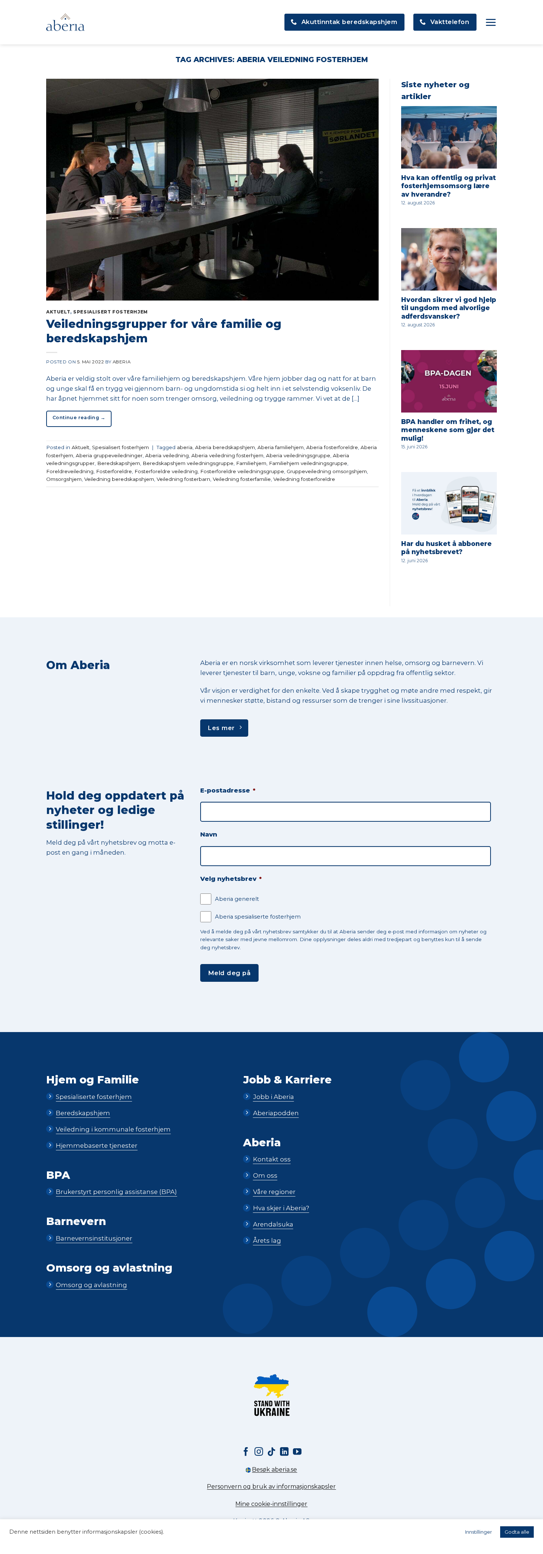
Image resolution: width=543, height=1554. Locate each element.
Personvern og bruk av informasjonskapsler (271, 1486)
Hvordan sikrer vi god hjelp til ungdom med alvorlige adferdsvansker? (448, 308)
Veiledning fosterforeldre (304, 479)
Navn (208, 834)
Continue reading (78, 417)
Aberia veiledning (167, 455)
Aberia (122, 361)
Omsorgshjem (64, 479)
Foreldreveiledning (69, 471)
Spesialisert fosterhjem (110, 312)
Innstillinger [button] (478, 1532)
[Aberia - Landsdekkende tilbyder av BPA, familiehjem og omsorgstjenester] (65, 22)
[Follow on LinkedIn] (284, 1452)
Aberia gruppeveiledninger (109, 455)
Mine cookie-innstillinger (271, 1503)
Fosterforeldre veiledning (166, 471)
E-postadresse (227, 790)
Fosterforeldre (114, 471)
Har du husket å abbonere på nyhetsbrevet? (446, 548)
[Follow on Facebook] (246, 1452)
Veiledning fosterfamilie (242, 479)
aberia (184, 447)
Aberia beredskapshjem (225, 447)
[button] (491, 22)
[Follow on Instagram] (259, 1452)
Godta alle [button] (517, 1532)
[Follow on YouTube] (297, 1452)
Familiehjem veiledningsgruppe (308, 463)
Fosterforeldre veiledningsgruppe (242, 471)
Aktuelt (58, 312)
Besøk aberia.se (274, 1469)
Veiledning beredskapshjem (119, 479)
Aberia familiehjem (280, 447)
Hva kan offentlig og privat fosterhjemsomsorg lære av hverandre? (448, 186)
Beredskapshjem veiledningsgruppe (188, 463)
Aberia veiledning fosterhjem (227, 455)
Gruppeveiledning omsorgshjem (327, 471)
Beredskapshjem (118, 463)
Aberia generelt (237, 899)
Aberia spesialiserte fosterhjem (258, 916)
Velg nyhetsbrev (231, 878)
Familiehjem (251, 463)
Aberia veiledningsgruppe (298, 455)
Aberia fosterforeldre (332, 447)
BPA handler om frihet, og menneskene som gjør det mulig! (447, 430)
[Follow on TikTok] (271, 1452)
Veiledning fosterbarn (183, 479)
